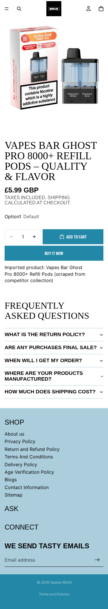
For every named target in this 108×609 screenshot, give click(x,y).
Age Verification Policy (29, 472)
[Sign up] (97, 560)
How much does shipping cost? (50, 392)
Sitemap (13, 495)
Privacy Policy (20, 442)
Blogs (11, 480)
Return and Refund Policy (32, 449)
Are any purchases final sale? (51, 347)
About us (14, 434)
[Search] (19, 8)
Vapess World (60, 582)
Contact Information (27, 487)
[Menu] (6, 8)
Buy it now (54, 253)
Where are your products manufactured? (44, 376)
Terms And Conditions (29, 457)
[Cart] (101, 8)
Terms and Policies (54, 594)
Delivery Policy (21, 464)
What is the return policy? (45, 334)
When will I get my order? (43, 360)
